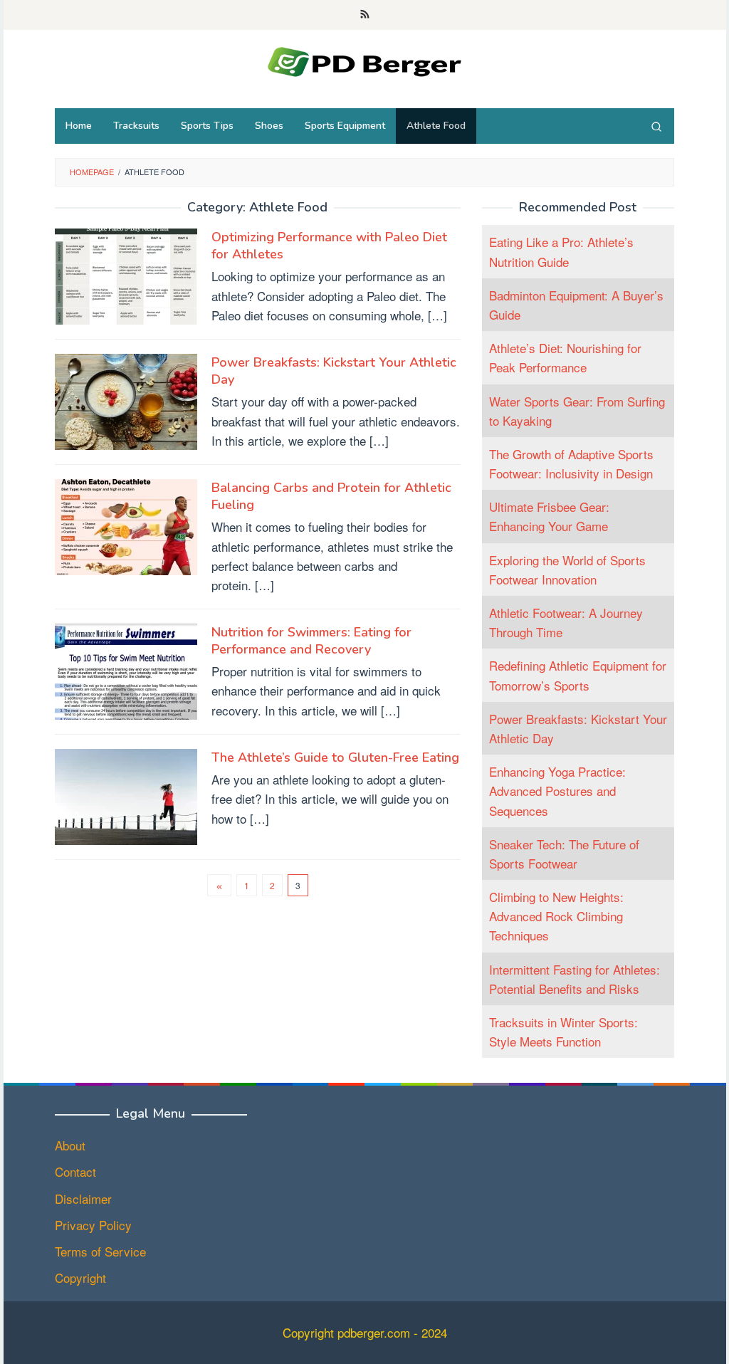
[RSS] (365, 15)
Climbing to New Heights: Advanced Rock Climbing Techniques (556, 916)
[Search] (656, 126)
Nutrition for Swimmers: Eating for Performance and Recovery (311, 641)
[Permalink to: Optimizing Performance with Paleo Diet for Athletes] (126, 274)
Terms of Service (100, 1251)
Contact (75, 1171)
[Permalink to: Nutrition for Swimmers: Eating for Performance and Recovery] (126, 669)
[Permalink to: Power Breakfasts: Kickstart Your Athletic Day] (126, 400)
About (70, 1145)
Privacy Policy (93, 1225)
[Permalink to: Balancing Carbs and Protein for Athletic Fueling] (126, 525)
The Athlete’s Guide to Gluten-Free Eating (335, 757)
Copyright (80, 1277)
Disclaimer (83, 1198)
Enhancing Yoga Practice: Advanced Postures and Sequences (557, 790)
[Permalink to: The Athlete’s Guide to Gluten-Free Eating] (126, 795)
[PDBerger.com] (364, 59)
